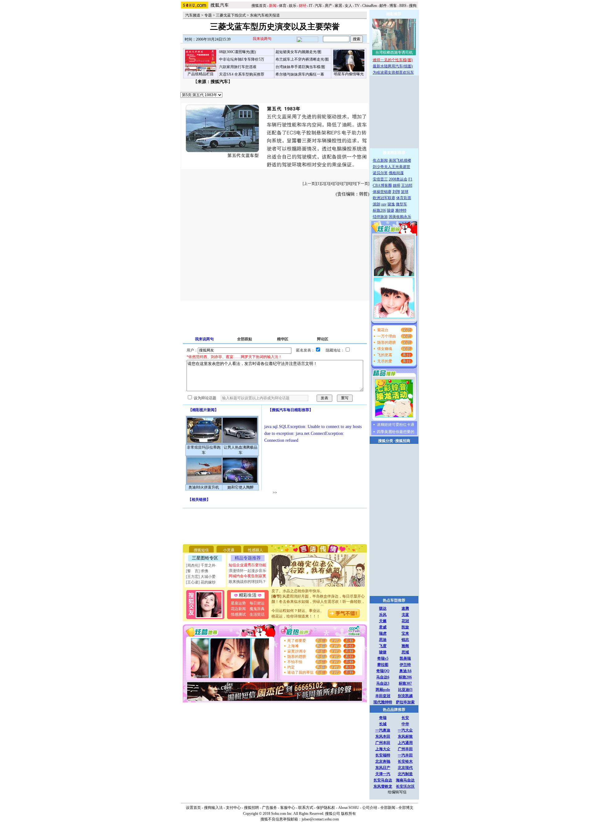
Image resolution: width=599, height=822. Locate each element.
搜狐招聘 (251, 807)
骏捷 (390, 210)
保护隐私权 (325, 807)
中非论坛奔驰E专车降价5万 (241, 59)
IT (310, 5)
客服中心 (287, 807)
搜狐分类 (385, 441)
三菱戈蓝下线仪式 (231, 15)
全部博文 (405, 807)
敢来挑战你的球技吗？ (247, 581)
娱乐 (292, 5)
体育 (282, 5)
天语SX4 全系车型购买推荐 (241, 74)
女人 (348, 5)
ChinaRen (369, 5)
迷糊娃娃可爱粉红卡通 (395, 424)
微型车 (401, 204)
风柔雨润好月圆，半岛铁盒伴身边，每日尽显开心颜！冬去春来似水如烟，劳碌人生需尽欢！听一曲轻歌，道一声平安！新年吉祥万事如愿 (318, 597)
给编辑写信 (397, 792)
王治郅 (406, 185)
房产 (328, 5)
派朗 (376, 204)
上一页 (309, 183)
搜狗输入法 (213, 807)
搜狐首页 (258, 5)
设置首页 (193, 807)
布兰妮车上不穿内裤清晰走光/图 (302, 59)
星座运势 (238, 603)
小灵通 (228, 550)
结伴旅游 (380, 216)
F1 (410, 179)
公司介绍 (369, 807)
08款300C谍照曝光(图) (237, 52)
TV (357, 5)
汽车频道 (192, 15)
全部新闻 (387, 807)
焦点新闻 (380, 160)
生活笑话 (257, 614)
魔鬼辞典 (257, 609)
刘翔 (396, 192)
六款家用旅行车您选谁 (237, 67)
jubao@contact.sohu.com (320, 819)
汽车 (318, 5)
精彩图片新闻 (203, 410)
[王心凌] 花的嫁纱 (201, 582)
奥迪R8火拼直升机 (203, 487)
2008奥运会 (398, 179)
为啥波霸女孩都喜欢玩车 (393, 72)
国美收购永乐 (400, 216)
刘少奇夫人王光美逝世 (391, 167)
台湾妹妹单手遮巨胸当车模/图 (300, 67)
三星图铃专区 (205, 558)
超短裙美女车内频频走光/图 (298, 52)
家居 (338, 5)
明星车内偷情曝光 (349, 74)
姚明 (396, 185)
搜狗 (413, 5)
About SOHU (348, 807)
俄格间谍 (396, 173)
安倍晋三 (380, 179)
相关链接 (199, 499)
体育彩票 (403, 198)
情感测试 (238, 614)
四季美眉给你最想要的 (395, 432)
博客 (393, 5)
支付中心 (233, 807)
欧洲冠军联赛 (384, 198)
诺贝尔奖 (380, 173)
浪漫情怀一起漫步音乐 (247, 571)
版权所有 (348, 813)
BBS (403, 5)
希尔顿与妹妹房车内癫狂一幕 (299, 74)
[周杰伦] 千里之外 (201, 565)
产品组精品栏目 (200, 74)
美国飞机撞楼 (400, 160)
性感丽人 (255, 550)
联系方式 (305, 807)
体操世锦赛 (382, 192)
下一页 (362, 183)
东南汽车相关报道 (265, 15)
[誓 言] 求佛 (197, 571)
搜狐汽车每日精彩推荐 (290, 410)
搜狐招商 (402, 441)
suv (384, 204)
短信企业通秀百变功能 (247, 565)
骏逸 (391, 204)
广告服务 (269, 807)
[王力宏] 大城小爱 (201, 576)
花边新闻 (238, 609)
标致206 (379, 210)
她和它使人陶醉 (240, 487)
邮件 (383, 5)
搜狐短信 (201, 550)
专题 (208, 15)
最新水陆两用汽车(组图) (393, 66)
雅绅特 (401, 210)
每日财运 (257, 603)
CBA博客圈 (382, 185)
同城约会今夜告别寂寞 (247, 576)
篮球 (404, 192)
